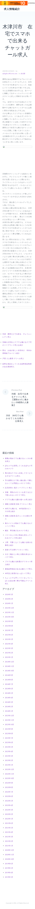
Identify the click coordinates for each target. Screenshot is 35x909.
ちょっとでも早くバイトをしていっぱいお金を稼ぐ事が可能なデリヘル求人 (18, 581)
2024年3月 (9, 702)
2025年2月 (9, 653)
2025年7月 (9, 630)
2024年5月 (9, 693)
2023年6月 (9, 742)
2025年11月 (9, 612)
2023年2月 (9, 760)
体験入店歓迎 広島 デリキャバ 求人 (18, 504)
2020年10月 (9, 859)
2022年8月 (9, 787)
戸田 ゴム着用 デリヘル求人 (13, 358)
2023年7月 (9, 738)
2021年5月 (9, 828)
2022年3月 (9, 810)
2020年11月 (9, 854)
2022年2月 (9, 814)
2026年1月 (9, 603)
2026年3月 (9, 594)
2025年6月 (9, 635)
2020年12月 (9, 850)
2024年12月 (9, 662)
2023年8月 (9, 733)
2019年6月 (9, 863)
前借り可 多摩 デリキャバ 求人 (17, 550)
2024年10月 (9, 670)
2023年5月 (9, 747)
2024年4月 (9, 697)
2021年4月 (9, 832)
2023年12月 (9, 715)
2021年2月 (9, 841)
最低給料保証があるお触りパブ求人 (18, 569)
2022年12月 (9, 769)
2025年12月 (9, 608)
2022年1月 (9, 819)
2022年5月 (9, 801)
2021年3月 (9, 836)
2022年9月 (9, 783)
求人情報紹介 (12, 9)
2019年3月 (9, 877)
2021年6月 (9, 823)
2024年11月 (9, 666)
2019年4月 (9, 872)
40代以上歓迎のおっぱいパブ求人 (18, 573)
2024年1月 (9, 711)
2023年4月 (9, 751)
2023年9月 (9, 729)
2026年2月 (9, 599)
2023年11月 (9, 720)
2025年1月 (9, 657)
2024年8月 (9, 680)
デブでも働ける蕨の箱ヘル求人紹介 (18, 499)
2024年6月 (9, 688)
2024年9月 (9, 675)
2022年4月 (9, 805)
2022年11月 (9, 774)
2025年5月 (9, 639)
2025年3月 (9, 648)
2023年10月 (9, 724)
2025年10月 (9, 617)
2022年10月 (9, 778)
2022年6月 (9, 796)
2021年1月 (9, 846)
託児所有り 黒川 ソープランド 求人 (18, 488)
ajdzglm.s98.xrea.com (9, 73)
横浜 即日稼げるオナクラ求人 (17, 530)
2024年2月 (9, 706)
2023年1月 (9, 765)
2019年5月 (9, 868)
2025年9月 (9, 621)
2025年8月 (9, 626)
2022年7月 (9, 792)
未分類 (23, 73)
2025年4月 (9, 644)
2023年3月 (9, 756)
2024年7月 (9, 684)
